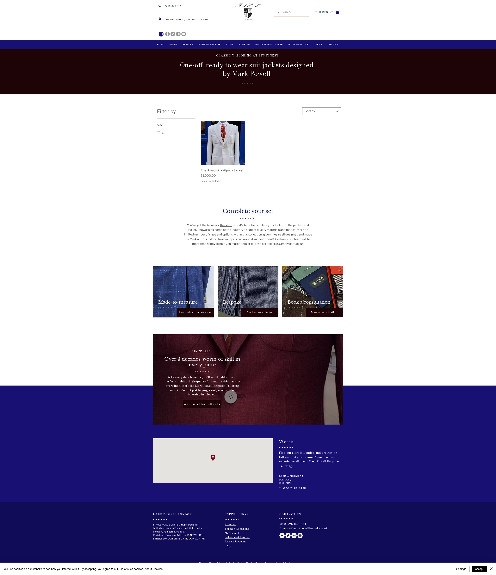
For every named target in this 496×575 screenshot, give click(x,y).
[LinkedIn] (178, 34)
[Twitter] (172, 34)
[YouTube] (183, 34)
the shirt (226, 225)
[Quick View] (223, 143)
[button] (337, 12)
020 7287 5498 (294, 488)
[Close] (491, 569)
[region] (183, 291)
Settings (461, 569)
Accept (479, 569)
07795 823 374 (295, 524)
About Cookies (154, 569)
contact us (296, 244)
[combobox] (321, 111)
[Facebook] (167, 34)
